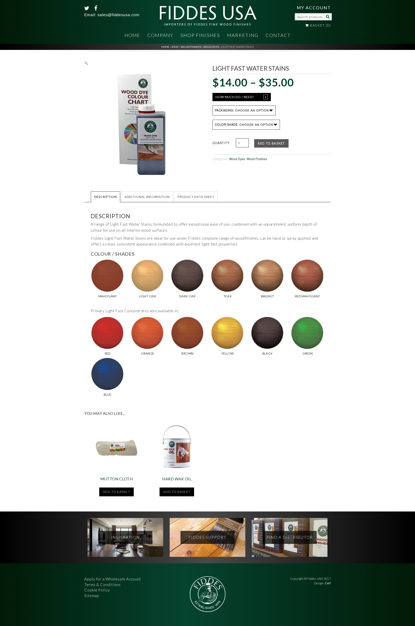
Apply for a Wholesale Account (112, 579)
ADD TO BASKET (271, 143)
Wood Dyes (237, 159)
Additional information (146, 197)
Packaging (224, 110)
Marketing (243, 35)
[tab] (105, 196)
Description (105, 197)
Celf (328, 583)
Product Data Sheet (195, 197)
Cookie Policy (97, 590)
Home (132, 35)
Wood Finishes (257, 159)
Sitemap (91, 595)
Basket (320, 25)
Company (160, 35)
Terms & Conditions (102, 584)
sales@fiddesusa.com (118, 15)
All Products (101, 48)
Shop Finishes (200, 35)
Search (327, 16)
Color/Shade (226, 124)
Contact (278, 35)
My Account (314, 7)
